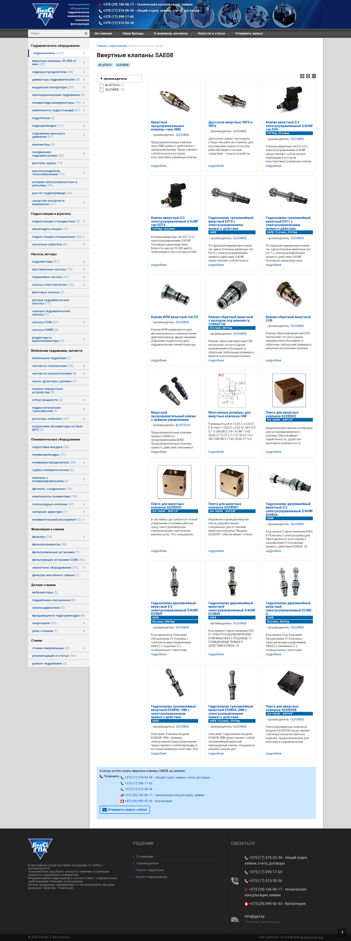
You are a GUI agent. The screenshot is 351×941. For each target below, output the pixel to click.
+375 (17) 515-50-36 (118, 23)
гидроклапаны (118, 45)
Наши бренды (133, 33)
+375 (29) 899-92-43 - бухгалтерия (148, 801)
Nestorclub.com (313, 937)
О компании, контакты (171, 33)
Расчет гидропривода (151, 877)
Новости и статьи (211, 33)
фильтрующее (79, 23)
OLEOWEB (123, 64)
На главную (103, 33)
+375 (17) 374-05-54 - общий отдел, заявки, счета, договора (150, 11)
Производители (147, 863)
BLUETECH (105, 64)
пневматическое (78, 16)
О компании (144, 856)
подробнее (159, 166)
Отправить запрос (249, 33)
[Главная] (45, 25)
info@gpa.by (255, 916)
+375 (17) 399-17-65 (118, 17)
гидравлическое (78, 12)
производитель (115, 79)
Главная (102, 45)
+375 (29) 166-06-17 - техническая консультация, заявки (147, 4)
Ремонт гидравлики (150, 870)
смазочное (82, 20)
